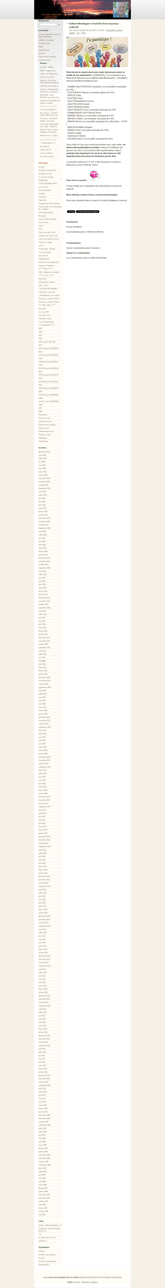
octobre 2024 (43, 525)
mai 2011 (42, 1059)
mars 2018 (43, 787)
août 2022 (42, 611)
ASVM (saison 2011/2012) (48, 382)
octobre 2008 (43, 1162)
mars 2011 (42, 1065)
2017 (40, 345)
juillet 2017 (43, 813)
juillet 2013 (43, 972)
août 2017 (42, 810)
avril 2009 (42, 1142)
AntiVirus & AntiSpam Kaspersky (107, 1277)
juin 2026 (42, 462)
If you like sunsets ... (48, 156)
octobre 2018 (43, 764)
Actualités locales (114, 30)
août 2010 (42, 1089)
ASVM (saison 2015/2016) (48, 355)
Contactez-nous (44, 60)
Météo (41, 47)
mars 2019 (43, 747)
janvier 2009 (43, 1152)
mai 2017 (42, 820)
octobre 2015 (43, 883)
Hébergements (44, 259)
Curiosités (42, 197)
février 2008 (43, 1188)
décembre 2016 (44, 837)
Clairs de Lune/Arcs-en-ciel (49, 239)
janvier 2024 (43, 555)
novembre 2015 (44, 880)
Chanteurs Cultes (45, 319)
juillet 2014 (43, 933)
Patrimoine (43, 200)
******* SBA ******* (45, 269)
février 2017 (43, 830)
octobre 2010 (43, 1082)
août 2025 (42, 492)
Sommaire (43, 163)
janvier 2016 (43, 873)
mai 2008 (42, 1178)
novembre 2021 (44, 641)
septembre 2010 (45, 1085)
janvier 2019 (43, 754)
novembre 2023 (44, 561)
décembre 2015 (44, 876)
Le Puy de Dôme (46, 153)
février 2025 (43, 512)
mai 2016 (42, 860)
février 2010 (43, 1108)
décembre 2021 (44, 638)
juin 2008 (42, 1175)
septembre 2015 (45, 886)
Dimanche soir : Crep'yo (49, 136)
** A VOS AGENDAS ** (48, 110)
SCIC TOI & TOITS (47, 77)
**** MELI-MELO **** (47, 143)
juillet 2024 (43, 535)
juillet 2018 (43, 774)
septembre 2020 (45, 687)
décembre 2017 (44, 797)
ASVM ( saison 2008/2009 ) (49, 401)
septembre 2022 (45, 608)
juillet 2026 (43, 458)
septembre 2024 (45, 528)
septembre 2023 (45, 568)
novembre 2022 (44, 601)
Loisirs (41, 246)
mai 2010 (42, 1099)
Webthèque (43, 438)
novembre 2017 (44, 800)
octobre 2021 (43, 644)
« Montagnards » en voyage (49, 295)
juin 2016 (42, 856)
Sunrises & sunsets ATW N (49, 299)
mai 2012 (42, 1019)
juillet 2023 (43, 574)
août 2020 (42, 691)
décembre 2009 (44, 1115)
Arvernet (42, 53)
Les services (43, 256)
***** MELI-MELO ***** (47, 305)
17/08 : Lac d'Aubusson (48, 74)
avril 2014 (42, 943)
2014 (40, 365)
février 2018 (43, 790)
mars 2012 (43, 1026)
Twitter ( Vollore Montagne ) (49, 1225)
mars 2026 (43, 472)
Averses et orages (45, 242)
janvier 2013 (43, 992)
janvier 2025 (43, 515)
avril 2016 (42, 863)
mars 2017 (43, 827)
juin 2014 (42, 936)
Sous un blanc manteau (47, 219)
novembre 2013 (44, 959)
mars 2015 (43, 906)
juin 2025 (42, 498)
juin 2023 (42, 578)
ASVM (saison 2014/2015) (48, 362)
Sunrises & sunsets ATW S (49, 302)
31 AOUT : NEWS (46, 67)
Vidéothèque (43, 441)
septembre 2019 (45, 727)
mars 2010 (43, 1105)
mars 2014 (43, 946)
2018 (40, 338)
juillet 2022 (43, 614)
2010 (40, 391)
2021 (40, 328)
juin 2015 (42, 896)
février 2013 (43, 989)
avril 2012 (42, 1022)
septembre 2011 (45, 1046)
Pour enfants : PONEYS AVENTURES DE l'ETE (49, 114)
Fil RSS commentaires (47, 1255)
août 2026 (42, 455)
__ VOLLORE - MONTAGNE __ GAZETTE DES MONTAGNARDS (50, 16)
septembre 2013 (45, 966)
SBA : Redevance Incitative (49, 272)
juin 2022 (42, 618)
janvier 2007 (43, 1208)
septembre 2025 (45, 488)
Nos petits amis (44, 315)
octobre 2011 (43, 1042)
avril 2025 (42, 505)
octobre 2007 (43, 1201)
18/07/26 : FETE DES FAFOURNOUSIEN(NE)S (49, 82)
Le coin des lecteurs (46, 177)
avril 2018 (42, 784)
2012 (40, 378)
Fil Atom (42, 1258)
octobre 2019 (43, 724)
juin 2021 (42, 657)
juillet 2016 (43, 853)
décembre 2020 (44, 677)
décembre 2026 (44, 452)
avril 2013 (42, 982)
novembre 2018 (44, 760)
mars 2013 (43, 986)
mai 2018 (42, 780)
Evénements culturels (47, 282)
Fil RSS (41, 1251)
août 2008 (42, 1168)
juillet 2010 (43, 1092)
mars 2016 (43, 866)
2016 (40, 352)
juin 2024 (42, 538)
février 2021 (43, 671)
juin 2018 (42, 777)
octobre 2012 (43, 1002)
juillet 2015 (43, 893)
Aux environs (43, 222)
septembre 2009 (45, 1125)
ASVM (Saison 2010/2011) (48, 388)
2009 (40, 398)
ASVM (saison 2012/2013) (48, 375)
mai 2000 (42, 1215)
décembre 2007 (44, 1195)
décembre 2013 (44, 956)
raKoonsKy (86, 1277)
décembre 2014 (44, 916)
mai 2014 (42, 939)
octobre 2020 (43, 684)
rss (78, 33)
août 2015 (42, 890)
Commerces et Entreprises (49, 262)
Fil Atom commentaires (47, 1261)
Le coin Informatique (46, 322)
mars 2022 (43, 628)
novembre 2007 (44, 1198)
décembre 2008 (44, 1155)
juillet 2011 (43, 1052)
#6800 (72, 33)
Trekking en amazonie (47, 292)
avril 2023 (42, 584)
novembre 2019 (44, 720)
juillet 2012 (43, 1012)
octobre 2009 (43, 1122)
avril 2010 (42, 1102)
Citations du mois (45, 421)
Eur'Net (41, 1241)
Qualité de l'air (44, 50)
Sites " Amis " (44, 285)
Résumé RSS (44, 1265)
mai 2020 (42, 701)
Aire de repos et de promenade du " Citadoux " (50, 208)
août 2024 (42, 531)
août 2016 (42, 850)
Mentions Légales (90, 1282)
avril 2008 (42, 1182)
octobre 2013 (43, 963)
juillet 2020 (43, 694)
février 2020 (43, 710)
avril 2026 (42, 468)
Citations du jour (45, 435)
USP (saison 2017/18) (47, 342)
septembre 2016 (45, 846)
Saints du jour (44, 428)
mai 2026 (42, 465)
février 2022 (43, 631)
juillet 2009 (43, 1132)
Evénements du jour (46, 431)
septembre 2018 (45, 767)
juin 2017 (42, 817)
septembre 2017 (45, 807)
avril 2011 (42, 1062)
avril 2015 (42, 903)
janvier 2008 (43, 1191)
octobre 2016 (43, 843)
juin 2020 (42, 697)
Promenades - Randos (47, 249)
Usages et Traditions (46, 266)
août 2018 (42, 770)
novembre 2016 (44, 840)
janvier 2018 (43, 793)
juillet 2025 (43, 495)
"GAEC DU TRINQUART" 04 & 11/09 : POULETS (49, 125)
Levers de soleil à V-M (47, 232)
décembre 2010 (44, 1075)
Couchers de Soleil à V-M (48, 236)
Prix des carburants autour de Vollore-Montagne (50, 35)
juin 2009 (42, 1135)
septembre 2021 (45, 648)
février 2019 (43, 750)
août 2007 (42, 1205)
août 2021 (42, 651)
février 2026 (43, 475)
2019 (40, 335)
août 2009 (42, 1128)
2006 (40, 411)
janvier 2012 (43, 1032)
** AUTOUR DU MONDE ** (49, 289)
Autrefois (42, 194)
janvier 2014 (43, 953)
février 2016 (43, 870)
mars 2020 (43, 707)
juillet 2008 (43, 1172)
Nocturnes (42, 309)
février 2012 (43, 1029)
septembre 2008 (45, 1165)
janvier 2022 (43, 634)
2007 (40, 408)
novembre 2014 (44, 919)
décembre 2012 (44, 996)
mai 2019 (42, 740)
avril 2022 (42, 624)
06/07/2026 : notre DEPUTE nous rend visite (49, 96)
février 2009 (43, 1148)
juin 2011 (42, 1055)
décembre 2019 (44, 717)
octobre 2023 (43, 565)
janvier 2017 (43, 833)
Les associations (45, 252)
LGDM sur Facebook (46, 40)
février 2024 (43, 551)
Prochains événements (47, 170)
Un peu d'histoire (45, 190)
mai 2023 (42, 581)
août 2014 (42, 929)
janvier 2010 (43, 1112)
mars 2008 (43, 1185)
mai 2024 (42, 541)
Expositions (43, 415)
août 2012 (42, 1009)
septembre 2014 (45, 926)
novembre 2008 (44, 1158)
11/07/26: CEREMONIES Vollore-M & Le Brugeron (49, 91)
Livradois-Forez (44, 43)
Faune (41, 226)
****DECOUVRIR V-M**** (48, 184)
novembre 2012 (44, 999)
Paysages (42, 216)
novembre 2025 (44, 482)
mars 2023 (43, 588)
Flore (40, 229)
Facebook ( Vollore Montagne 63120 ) (49, 1230)
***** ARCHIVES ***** (47, 325)
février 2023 (43, 591)
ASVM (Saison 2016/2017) (49, 348)
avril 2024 (42, 545)
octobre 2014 (43, 923)
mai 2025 (42, 502)
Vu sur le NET (44, 312)
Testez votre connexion (47, 57)
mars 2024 (43, 548)
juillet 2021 (43, 654)
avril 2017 (42, 823)
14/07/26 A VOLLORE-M (49, 86)
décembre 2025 (44, 478)
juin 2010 (42, 1095)
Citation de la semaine (47, 425)
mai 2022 (42, 621)
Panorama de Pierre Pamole (49, 203)
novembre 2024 (44, 521)
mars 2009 (43, 1145)
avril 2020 (42, 704)
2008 (40, 405)
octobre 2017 (43, 803)
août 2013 (42, 969)
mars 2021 (43, 667)
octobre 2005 (43, 1211)
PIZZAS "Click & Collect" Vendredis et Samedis (49, 131)
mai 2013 (42, 979)
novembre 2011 (44, 1039)
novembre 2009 (44, 1118)
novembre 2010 (44, 1079)
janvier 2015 (43, 913)
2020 (40, 332)
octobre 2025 (43, 485)
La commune (43, 187)
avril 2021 (42, 664)
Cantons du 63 (45, 150)
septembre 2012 (45, 1006)
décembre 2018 (44, 757)
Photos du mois (44, 418)
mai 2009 (42, 1138)
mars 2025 (43, 508)
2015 (40, 358)
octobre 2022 (43, 604)
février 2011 (43, 1069)
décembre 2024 (44, 518)
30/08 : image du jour (48, 71)
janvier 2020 (43, 714)
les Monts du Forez (46, 1237)
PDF (84, 33)
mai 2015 (42, 900)
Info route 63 (44, 146)
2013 (40, 372)
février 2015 (43, 910)
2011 (40, 385)
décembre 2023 (44, 558)
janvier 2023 (43, 594)
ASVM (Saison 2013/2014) (49, 368)
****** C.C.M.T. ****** (46, 275)
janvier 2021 (43, 674)
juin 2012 (42, 1016)
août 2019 (42, 730)
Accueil (41, 167)
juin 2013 (42, 976)
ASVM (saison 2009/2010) (48, 395)
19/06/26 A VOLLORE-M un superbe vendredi (50, 102)
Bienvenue (43, 279)
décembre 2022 (44, 598)
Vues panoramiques (46, 212)
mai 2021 (42, 661)
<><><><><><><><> (48, 106)
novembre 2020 (44, 681)
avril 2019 (42, 744)
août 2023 (42, 571)
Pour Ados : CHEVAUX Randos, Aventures (48, 120)
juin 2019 (42, 737)
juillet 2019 (43, 734)
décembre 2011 (44, 1036)
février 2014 (43, 949)
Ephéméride (43, 180)
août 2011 (42, 1049)
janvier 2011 (43, 1072)
